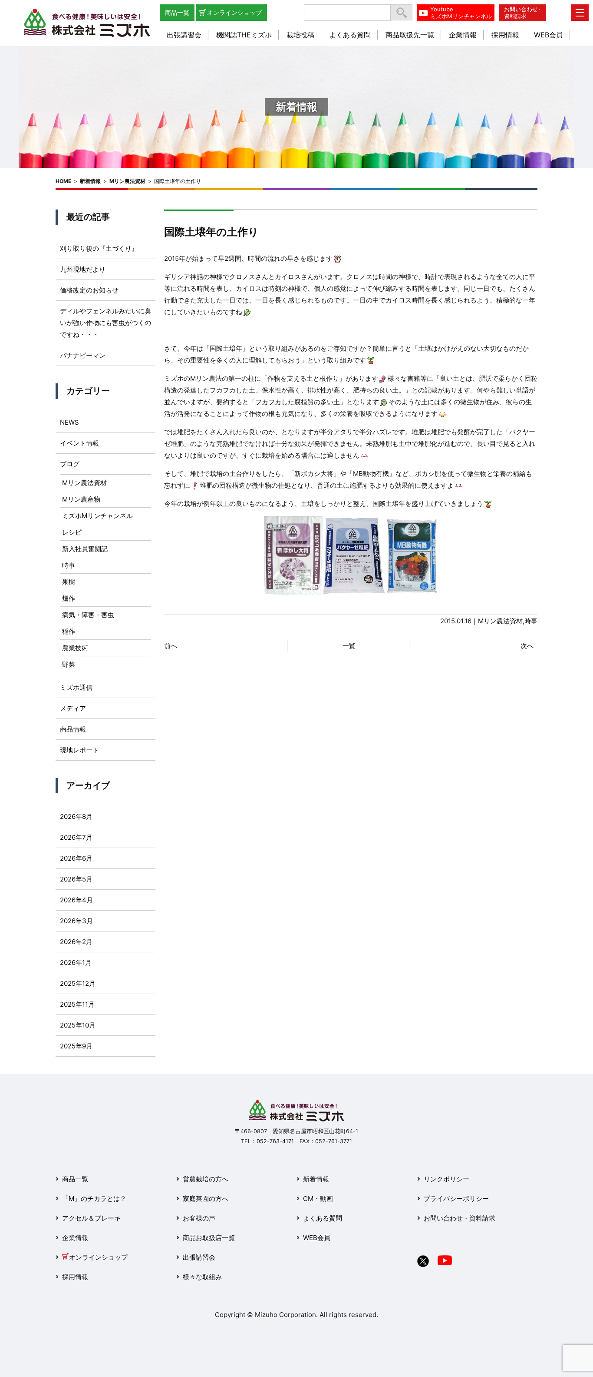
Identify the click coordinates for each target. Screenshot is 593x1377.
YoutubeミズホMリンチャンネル (461, 13)
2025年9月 (76, 1046)
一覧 (349, 646)
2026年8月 (76, 816)
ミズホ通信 (76, 687)
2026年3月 (76, 921)
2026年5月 (76, 879)
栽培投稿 (300, 34)
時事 (530, 621)
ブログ (69, 464)
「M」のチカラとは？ (94, 1198)
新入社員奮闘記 (85, 549)
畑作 (68, 598)
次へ (527, 646)
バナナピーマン (82, 355)
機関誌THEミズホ (244, 34)
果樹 (68, 582)
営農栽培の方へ (205, 1179)
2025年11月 (77, 1004)
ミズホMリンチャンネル (97, 516)
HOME (63, 181)
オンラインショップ (234, 12)
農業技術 (75, 648)
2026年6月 (76, 858)
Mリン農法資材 (127, 181)
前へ (170, 646)
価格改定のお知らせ (89, 290)
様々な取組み (202, 1277)
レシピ (72, 532)
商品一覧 (177, 12)
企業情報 (463, 34)
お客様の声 (199, 1218)
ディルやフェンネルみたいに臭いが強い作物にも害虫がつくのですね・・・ (105, 323)
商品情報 (73, 729)
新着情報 (90, 181)
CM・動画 (318, 1198)
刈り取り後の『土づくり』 (99, 248)
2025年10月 (78, 1025)
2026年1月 (76, 962)
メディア (73, 708)
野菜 (68, 664)
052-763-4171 (275, 1141)
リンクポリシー (446, 1179)
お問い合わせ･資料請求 (522, 13)
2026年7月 (76, 837)
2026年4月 (76, 900)
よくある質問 (350, 34)
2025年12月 (78, 983)
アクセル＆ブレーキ (91, 1218)
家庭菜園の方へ (205, 1198)
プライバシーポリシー (456, 1198)
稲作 (68, 631)
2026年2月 (76, 942)
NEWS (69, 422)
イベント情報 (79, 443)
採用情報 (505, 34)
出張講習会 (184, 34)
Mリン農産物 (81, 499)
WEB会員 (548, 34)
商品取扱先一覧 (409, 34)
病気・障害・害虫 (88, 615)
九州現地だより (82, 269)
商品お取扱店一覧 (209, 1238)
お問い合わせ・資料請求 (459, 1218)
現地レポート (79, 750)
